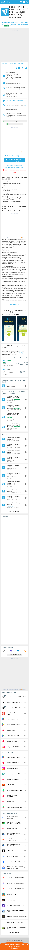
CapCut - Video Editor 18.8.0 (14, 697)
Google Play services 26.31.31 (14, 790)
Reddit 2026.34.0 (11, 785)
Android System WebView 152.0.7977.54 (13, 834)
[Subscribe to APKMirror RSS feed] (25, 651)
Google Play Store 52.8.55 (13, 735)
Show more (13, 304)
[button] (16, 68)
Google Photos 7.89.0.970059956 (15, 878)
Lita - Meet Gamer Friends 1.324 (15, 905)
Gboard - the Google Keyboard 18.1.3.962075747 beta (15, 867)
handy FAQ (20, 353)
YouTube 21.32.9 (11, 801)
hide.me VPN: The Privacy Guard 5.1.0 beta (13, 482)
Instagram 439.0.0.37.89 (13, 747)
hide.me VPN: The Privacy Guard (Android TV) (13, 385)
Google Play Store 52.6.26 (13, 724)
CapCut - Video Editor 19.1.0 (14, 702)
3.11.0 (6, 360)
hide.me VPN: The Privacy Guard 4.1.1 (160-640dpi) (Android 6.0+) (13, 398)
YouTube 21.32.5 (11, 730)
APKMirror (6, 2)
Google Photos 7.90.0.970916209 (15, 883)
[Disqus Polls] (15, 539)
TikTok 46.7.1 (10, 851)
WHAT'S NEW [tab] (13, 63)
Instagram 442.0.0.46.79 (13, 768)
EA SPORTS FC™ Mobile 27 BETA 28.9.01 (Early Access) (14, 823)
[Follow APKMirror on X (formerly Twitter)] (4, 651)
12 (13, 105)
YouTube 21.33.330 (12, 828)
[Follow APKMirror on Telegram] (18, 651)
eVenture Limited (16, 17)
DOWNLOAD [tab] (4, 63)
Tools (4, 68)
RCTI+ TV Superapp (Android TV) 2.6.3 (17, 916)
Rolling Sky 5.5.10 (11, 894)
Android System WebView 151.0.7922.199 (13, 845)
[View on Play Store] (19, 68)
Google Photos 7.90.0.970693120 (11, 839)
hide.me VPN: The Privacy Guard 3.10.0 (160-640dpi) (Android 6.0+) (13, 425)
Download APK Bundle (15, 160)
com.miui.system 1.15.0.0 (13, 774)
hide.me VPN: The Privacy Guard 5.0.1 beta (13, 497)
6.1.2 (17, 314)
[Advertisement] (14, 45)
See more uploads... (14, 511)
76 (12, 75)
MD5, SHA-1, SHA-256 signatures (14, 100)
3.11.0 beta (6, 24)
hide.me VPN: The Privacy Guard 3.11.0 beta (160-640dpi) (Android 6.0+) (13, 414)
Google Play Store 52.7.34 (13, 719)
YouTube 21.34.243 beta (13, 779)
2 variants (10, 506)
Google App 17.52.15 (12, 856)
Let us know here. (18, 940)
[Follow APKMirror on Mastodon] (11, 651)
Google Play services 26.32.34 (14, 807)
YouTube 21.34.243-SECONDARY (12, 796)
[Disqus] (14, 581)
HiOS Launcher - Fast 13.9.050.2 (15, 922)
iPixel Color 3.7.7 (11, 900)
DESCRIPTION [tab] (21, 63)
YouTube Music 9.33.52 (13, 741)
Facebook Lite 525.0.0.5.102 (14, 862)
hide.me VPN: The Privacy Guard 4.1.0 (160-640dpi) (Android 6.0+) (13, 407)
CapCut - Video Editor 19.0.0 (14, 708)
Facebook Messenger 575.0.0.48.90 (12, 817)
